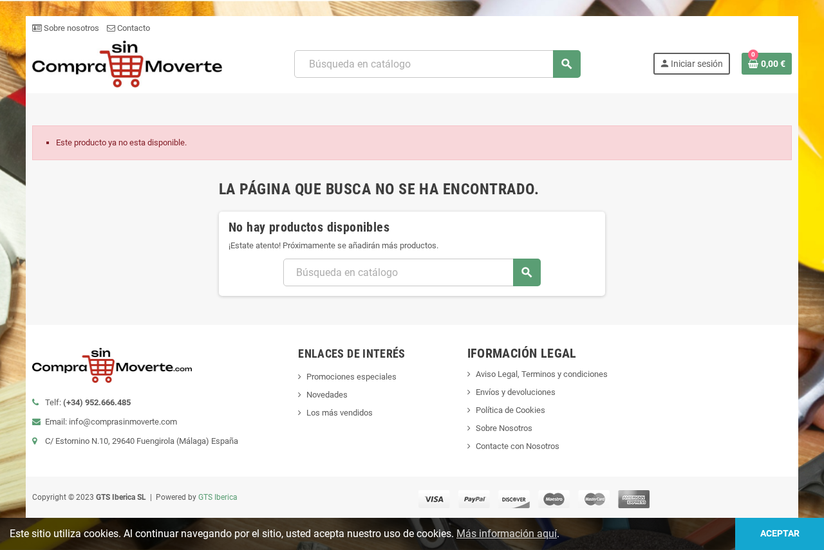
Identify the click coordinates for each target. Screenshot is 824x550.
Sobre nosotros (70, 28)
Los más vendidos (339, 412)
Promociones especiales (351, 376)
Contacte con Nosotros (517, 446)
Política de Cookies (510, 410)
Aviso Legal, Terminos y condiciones (542, 374)
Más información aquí (506, 533)
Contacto (132, 28)
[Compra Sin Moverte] (127, 63)
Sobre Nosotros (504, 428)
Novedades (327, 394)
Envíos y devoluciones (516, 392)
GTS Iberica (218, 497)
